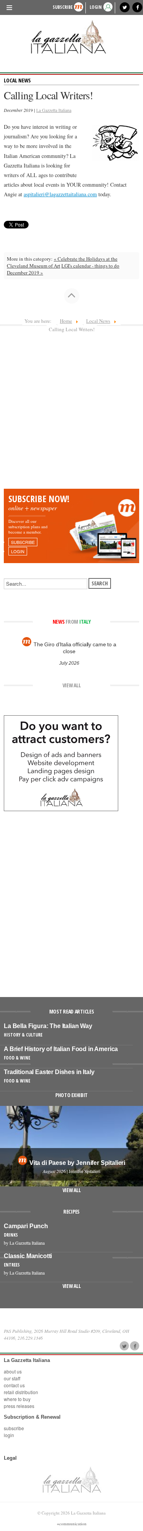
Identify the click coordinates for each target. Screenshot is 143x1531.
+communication (72, 1523)
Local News (17, 80)
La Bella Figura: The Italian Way (48, 1026)
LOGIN (96, 7)
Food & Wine (17, 1058)
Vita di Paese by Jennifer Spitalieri (77, 1163)
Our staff (12, 1378)
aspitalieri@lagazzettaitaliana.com (60, 194)
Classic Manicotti (28, 1256)
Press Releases (19, 1406)
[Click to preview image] (115, 142)
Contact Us (14, 1385)
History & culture (23, 1035)
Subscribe (62, 7)
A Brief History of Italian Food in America (61, 1049)
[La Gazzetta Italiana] (71, 37)
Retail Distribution (21, 1392)
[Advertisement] (71, 413)
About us (13, 1371)
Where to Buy (17, 1399)
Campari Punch (26, 1226)
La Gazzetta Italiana (53, 110)
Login (9, 1435)
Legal (10, 1458)
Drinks (11, 1235)
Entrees (12, 1265)
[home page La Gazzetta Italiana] (71, 1479)
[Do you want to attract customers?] (61, 762)
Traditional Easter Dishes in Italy (49, 1072)
